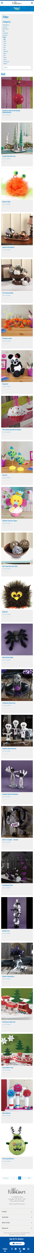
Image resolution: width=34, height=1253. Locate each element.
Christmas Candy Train (8, 1022)
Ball (5, 39)
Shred (5, 59)
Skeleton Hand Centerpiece (10, 794)
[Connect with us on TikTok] (20, 1251)
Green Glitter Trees (7, 1068)
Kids (4, 31)
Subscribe (18, 1244)
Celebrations (6, 25)
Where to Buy (6, 1223)
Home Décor (6, 29)
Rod (4, 55)
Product (4, 1212)
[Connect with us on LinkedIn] (15, 1248)
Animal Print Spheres (8, 247)
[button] (32, 3)
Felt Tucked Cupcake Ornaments (11, 430)
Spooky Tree (5, 931)
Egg (4, 49)
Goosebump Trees (7, 885)
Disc (5, 47)
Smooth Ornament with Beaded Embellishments (11, 111)
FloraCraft (17, 2)
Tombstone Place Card (8, 703)
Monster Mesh (6, 202)
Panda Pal (5, 384)
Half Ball (6, 51)
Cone (5, 45)
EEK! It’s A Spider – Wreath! (10, 840)
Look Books (5, 33)
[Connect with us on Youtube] (23, 1248)
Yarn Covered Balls (7, 293)
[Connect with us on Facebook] (12, 1248)
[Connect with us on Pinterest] (20, 1248)
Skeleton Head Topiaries (9, 749)
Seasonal (5, 35)
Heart (5, 53)
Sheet (5, 57)
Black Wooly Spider (7, 657)
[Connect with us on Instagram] (28, 1248)
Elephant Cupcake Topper (9, 521)
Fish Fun (4, 475)
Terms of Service (8, 1232)
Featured (5, 27)
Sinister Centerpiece (8, 976)
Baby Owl (5, 612)
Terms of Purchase (20, 1234)
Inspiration (5, 1217)
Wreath (5, 63)
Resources (5, 1228)
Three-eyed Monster (8, 1159)
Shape (4, 37)
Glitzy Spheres (6, 1113)
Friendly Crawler (7, 338)
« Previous (5, 1178)
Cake (5, 43)
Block (5, 41)
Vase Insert (6, 61)
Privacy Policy (16, 1232)
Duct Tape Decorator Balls (9, 566)
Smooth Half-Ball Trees (9, 156)
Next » (30, 1178)
